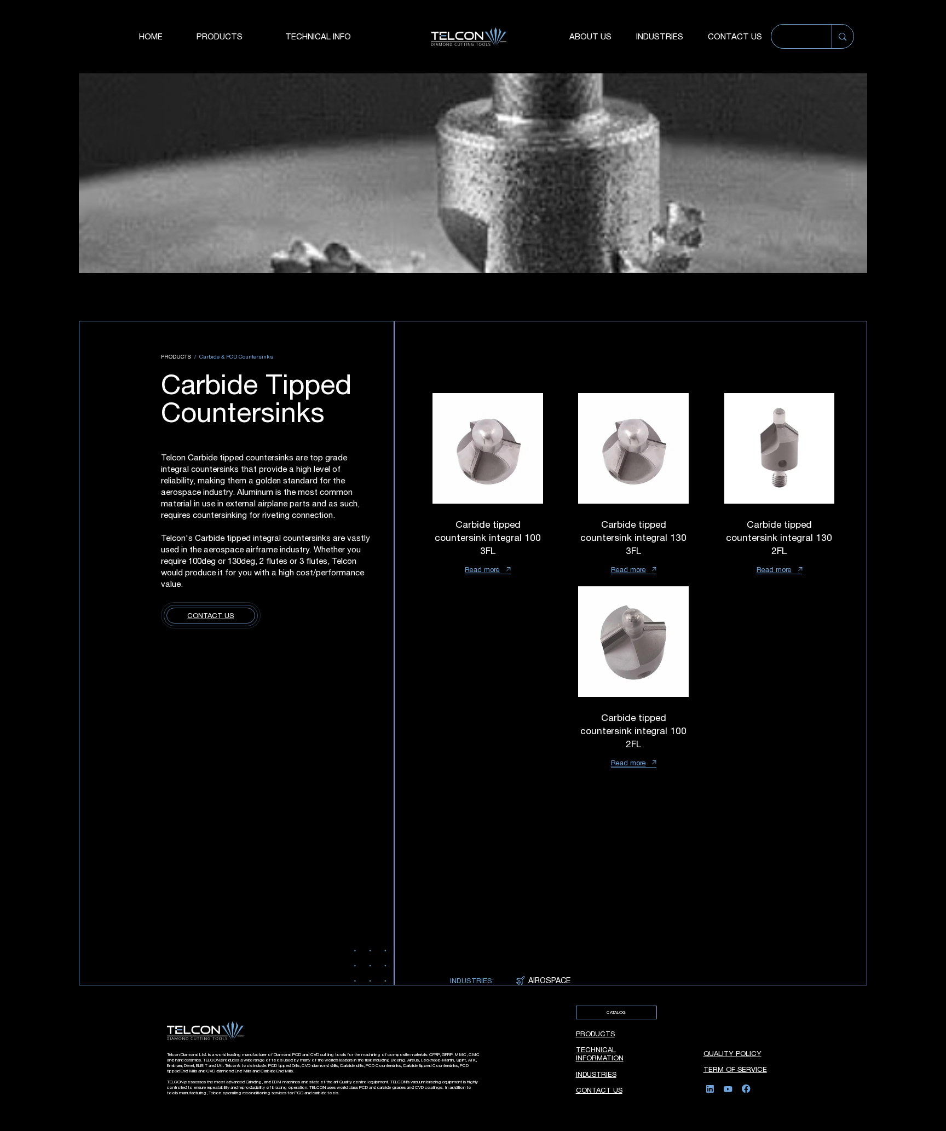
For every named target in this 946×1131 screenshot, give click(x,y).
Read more (482, 570)
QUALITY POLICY (732, 1053)
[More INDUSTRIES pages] (690, 36)
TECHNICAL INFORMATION (600, 1054)
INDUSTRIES (596, 1074)
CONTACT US (210, 615)
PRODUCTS (595, 1034)
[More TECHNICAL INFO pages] (375, 36)
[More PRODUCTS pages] (267, 36)
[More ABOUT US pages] (618, 36)
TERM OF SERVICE (735, 1069)
